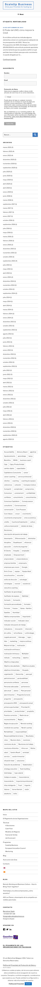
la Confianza (18, 633)
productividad (19, 711)
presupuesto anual (26, 703)
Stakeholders (27, 765)
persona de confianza (11, 682)
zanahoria (7, 794)
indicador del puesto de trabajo (15, 625)
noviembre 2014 (9, 285)
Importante (27, 617)
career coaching (9, 477)
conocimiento (18, 497)
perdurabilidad (22, 678)
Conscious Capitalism (11, 501)
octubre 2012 (7, 362)
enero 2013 (7, 350)
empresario (23, 563)
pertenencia (25, 687)
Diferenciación (20, 538)
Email (6, 80)
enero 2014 (7, 318)
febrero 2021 (7, 151)
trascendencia (24, 777)
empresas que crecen (11, 567)
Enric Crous (8, 571)
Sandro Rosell (15, 752)
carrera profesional (24, 477)
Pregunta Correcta (23, 695)
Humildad (16, 612)
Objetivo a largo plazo (11, 662)
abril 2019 (6, 188)
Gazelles (7, 612)
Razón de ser (24, 715)
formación (16, 600)
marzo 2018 (7, 200)
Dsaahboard (17, 542)
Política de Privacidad (16, 984)
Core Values (8, 514)
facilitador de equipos (11, 596)
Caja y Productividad (17, 464)
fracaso (15, 608)
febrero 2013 (7, 346)
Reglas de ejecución (11, 724)
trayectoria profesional (24, 781)
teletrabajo (8, 773)
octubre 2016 (7, 220)
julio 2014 (6, 297)
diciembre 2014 (8, 281)
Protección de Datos (11, 89)
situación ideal (9, 761)
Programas (7, 842)
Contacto (6, 864)
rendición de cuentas (11, 728)
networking (16, 658)
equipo (17, 571)
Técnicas (6, 823)
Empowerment (19, 555)
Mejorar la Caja (9, 645)
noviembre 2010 (9, 431)
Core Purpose (21, 510)
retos (6, 740)
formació (7, 600)
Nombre (6, 73)
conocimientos (31, 497)
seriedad (26, 752)
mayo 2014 (7, 301)
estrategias (8, 584)
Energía (24, 567)
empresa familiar (10, 563)
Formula (7, 608)
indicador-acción (10, 621)
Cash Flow (9, 829)
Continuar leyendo (9, 59)
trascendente (9, 781)
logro (29, 637)
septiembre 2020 (9, 168)
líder (5, 641)
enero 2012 (7, 395)
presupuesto (18, 699)
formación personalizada (12, 604)
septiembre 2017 (9, 204)
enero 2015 (7, 277)
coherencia (8, 485)
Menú (21, 14)
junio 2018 (6, 196)
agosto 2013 (7, 334)
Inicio (5, 815)
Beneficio (7, 460)
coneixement (19, 493)
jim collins (7, 633)
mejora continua (25, 641)
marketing (13, 641)
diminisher (32, 538)
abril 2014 (6, 305)
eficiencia (27, 542)
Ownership (19, 674)
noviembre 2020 (9, 164)
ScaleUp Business (11, 845)
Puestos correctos (10, 715)
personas (24, 682)
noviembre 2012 (8, 358)
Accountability (9, 452)
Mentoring (9, 851)
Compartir (7, 489)
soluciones (20, 761)
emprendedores (22, 559)
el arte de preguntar (20, 547)
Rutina (33, 748)
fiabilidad (25, 596)
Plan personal (26, 691)
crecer (17, 514)
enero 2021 (7, 155)
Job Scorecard (10, 838)
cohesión (18, 485)
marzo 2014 (7, 309)
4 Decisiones (10, 825)
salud (6, 752)
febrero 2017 (7, 212)
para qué (29, 674)
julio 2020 (6, 172)
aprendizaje (22, 456)
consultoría (8, 505)
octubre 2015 (7, 257)
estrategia (23, 580)
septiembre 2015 (9, 261)
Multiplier (25, 654)
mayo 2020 (7, 180)
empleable (25, 551)
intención (28, 629)
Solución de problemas (12, 765)
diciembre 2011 (8, 399)
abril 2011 (6, 415)
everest (17, 584)
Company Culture (30, 485)
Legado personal (10, 637)
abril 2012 (6, 382)
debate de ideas (26, 526)
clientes (7, 481)
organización (8, 674)
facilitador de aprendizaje (13, 592)
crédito (6, 522)
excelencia (26, 584)
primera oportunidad (11, 707)
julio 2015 (6, 265)
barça (30, 456)
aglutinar (33, 452)
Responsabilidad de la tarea (13, 736)
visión (27, 789)
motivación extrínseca (12, 649)
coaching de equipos (28, 481)
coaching (15, 481)
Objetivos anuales (28, 666)
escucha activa (9, 575)
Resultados (30, 736)
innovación (19, 629)
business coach (25, 460)
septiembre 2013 (9, 330)
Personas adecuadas (11, 687)
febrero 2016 (7, 241)
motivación (21, 645)
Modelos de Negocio (12, 832)
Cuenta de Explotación (20, 522)
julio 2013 (6, 338)
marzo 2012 (7, 387)
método (7, 658)
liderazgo (21, 637)
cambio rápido (9, 468)
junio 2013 (6, 342)
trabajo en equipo (10, 777)
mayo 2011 (6, 411)
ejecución (7, 547)
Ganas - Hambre (26, 608)
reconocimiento (9, 719)
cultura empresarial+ (11, 526)
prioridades (8, 711)
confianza (7, 497)
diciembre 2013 (8, 322)
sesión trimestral (18, 756)
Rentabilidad (8, 732)
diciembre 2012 (8, 354)
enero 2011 (7, 423)
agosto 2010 (7, 439)
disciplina (7, 542)
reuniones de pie (10, 744)
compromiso (29, 489)
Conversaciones (20, 505)
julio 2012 (6, 370)
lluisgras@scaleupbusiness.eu (13, 916)
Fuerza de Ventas (11, 835)
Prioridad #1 (25, 707)
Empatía (16, 551)
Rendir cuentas (26, 728)
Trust (20, 785)
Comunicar (8, 493)
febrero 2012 (7, 391)
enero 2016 (7, 245)
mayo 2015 (7, 269)
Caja (5, 464)
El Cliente (7, 551)
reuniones (26, 740)
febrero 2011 (7, 419)
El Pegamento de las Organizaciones (15, 819)
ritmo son (24, 748)
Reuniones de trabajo (25, 744)
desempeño (8, 538)
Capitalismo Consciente (12, 473)
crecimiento (26, 514)
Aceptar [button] (28, 984)
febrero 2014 (7, 314)
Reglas (20, 719)
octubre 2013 (7, 326)
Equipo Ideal (26, 571)
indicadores (8, 629)
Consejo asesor (27, 501)
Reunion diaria (15, 740)
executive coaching (11, 588)
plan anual (7, 691)
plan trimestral (9, 695)
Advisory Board (22, 452)
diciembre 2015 (8, 249)
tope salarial (18, 773)
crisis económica (30, 518)
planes (16, 691)
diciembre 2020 (8, 159)
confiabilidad (30, 493)
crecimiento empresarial (12, 518)
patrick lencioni (9, 678)
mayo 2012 (7, 378)
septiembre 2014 (9, 293)
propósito (30, 711)
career (26, 473)
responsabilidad (21, 732)
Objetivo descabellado (12, 666)
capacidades (21, 468)
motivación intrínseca (11, 654)
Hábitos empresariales (12, 617)
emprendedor (9, 559)
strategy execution (10, 769)
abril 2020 (6, 184)
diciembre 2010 (8, 427)
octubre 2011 (7, 403)
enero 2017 (7, 216)
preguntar (7, 699)
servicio (7, 756)
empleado (7, 555)
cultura (32, 522)
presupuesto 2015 (10, 703)
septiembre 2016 (9, 224)
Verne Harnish (17, 789)
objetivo (26, 658)
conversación (9, 510)
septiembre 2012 (9, 366)
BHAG (15, 460)
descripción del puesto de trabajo (15, 534)
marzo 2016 (7, 237)
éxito (15, 794)
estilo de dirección (10, 580)
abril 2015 (6, 273)
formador (27, 604)
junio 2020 (7, 176)
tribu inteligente (10, 785)
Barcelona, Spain (9, 911)
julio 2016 (6, 228)
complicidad (18, 489)
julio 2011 (6, 407)
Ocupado (25, 670)
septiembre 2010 (9, 435)
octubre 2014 (7, 289)
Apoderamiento (9, 456)
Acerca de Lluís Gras (10, 860)
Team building (25, 769)
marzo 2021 (7, 147)
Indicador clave (23, 621)
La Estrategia (29, 633)
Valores (6, 789)
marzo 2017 (7, 208)
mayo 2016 (7, 232)
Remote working (26, 724)
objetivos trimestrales (12, 670)
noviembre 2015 (9, 253)
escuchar (20, 575)
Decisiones (8, 530)
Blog (4, 856)
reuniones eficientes (11, 748)
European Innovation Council (15, 848)
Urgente (27, 785)
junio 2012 (6, 374)
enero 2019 (7, 192)
